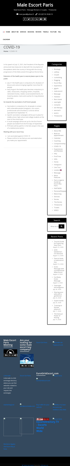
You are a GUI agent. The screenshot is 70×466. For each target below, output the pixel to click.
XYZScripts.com (44, 465)
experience (58, 86)
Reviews (38, 32)
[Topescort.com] (59, 344)
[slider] (9, 355)
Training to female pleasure (58, 307)
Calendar (6, 39)
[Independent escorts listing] (42, 419)
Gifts (55, 159)
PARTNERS (58, 188)
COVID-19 (57, 146)
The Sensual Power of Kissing (58, 315)
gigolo (56, 88)
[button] (10, 353)
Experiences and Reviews (58, 150)
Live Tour (57, 167)
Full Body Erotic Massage (57, 279)
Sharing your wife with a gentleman (58, 294)
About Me (15, 32)
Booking (31, 32)
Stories (56, 199)
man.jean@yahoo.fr (26, 14)
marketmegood (9, 405)
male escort (58, 91)
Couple (56, 75)
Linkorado (7, 376)
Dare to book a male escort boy (59, 260)
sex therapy (58, 108)
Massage (57, 94)
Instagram (57, 165)
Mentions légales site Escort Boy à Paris (9, 446)
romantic (57, 105)
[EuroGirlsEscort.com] (43, 380)
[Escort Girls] (57, 376)
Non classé (58, 99)
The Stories (58, 202)
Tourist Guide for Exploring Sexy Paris (59, 243)
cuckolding (58, 77)
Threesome (58, 116)
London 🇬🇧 (58, 170)
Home (8, 32)
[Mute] (15, 355)
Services (23, 32)
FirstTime (57, 156)
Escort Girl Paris (41, 342)
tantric (56, 113)
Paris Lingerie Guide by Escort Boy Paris (59, 183)
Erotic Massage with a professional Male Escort (59, 269)
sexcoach (57, 110)
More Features (57, 176)
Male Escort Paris (35, 5)
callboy (56, 72)
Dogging (57, 80)
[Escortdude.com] (27, 426)
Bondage (57, 69)
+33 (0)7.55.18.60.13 (45, 14)
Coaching (57, 141)
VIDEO (56, 210)
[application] (10, 353)
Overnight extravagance (59, 286)
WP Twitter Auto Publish (28, 465)
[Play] (6, 355)
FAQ (59, 32)
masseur (57, 97)
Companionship (59, 144)
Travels (46, 32)
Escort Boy (58, 83)
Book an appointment (58, 134)
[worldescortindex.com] (27, 405)
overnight (57, 102)
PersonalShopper (59, 191)
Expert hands (59, 301)
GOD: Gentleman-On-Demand (58, 252)
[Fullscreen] (16, 355)
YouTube (53, 32)
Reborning (57, 194)
